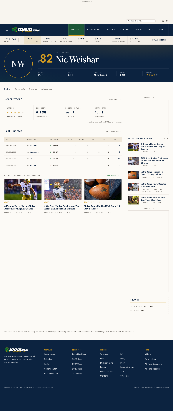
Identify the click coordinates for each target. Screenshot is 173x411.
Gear (150, 30)
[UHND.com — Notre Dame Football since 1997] (26, 30)
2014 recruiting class (141, 306)
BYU (122, 354)
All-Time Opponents (153, 364)
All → (166, 138)
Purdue (103, 367)
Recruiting (93, 30)
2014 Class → (115, 99)
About (162, 30)
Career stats (19, 89)
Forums (124, 30)
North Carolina (106, 371)
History (110, 30)
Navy (122, 359)
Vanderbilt (34, 152)
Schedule (48, 359)
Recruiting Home (79, 354)
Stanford (33, 145)
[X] (163, 21)
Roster (47, 364)
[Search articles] (129, 21)
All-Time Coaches (152, 369)
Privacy (136, 387)
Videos (138, 30)
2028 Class (77, 359)
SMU (122, 371)
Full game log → (114, 131)
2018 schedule (137, 311)
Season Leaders (51, 374)
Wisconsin (104, 354)
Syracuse (124, 376)
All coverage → (114, 176)
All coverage (46, 89)
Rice (102, 359)
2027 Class (77, 364)
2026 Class (77, 369)
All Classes (77, 374)
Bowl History (150, 359)
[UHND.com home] (16, 349)
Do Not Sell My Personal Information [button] (155, 387)
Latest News (49, 354)
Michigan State (106, 363)
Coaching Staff (50, 369)
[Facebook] (167, 21)
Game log (33, 89)
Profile (7, 89)
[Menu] (6, 29)
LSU (31, 159)
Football (76, 30)
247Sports (109, 122)
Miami (122, 363)
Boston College (127, 367)
